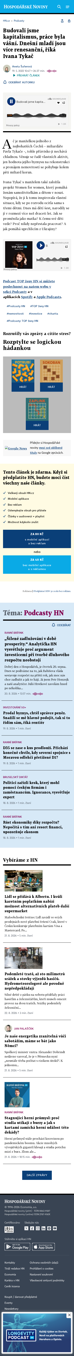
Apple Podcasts (48, 297)
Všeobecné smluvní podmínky (47, 1280)
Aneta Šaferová (22, 66)
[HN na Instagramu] (38, 1228)
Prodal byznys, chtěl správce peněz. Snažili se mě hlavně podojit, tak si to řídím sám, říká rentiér (36, 718)
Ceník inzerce (12, 1286)
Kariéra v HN (12, 1280)
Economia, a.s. (28, 1207)
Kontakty (10, 1262)
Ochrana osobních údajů (44, 1262)
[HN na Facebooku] (32, 1228)
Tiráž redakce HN (14, 1268)
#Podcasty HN (16, 306)
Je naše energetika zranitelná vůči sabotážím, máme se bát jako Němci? (35, 1041)
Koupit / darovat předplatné (21, 1297)
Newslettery (11, 1309)
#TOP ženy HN (39, 306)
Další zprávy (37, 1175)
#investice (35, 313)
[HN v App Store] (43, 1247)
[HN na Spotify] (49, 1228)
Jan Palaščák (24, 1028)
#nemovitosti (15, 313)
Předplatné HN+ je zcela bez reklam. (52, 591)
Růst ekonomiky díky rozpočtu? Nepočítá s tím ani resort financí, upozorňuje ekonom (32, 827)
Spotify (27, 297)
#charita (52, 313)
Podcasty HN (44, 613)
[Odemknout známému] (69, 21)
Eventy (9, 1303)
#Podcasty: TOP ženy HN (22, 320)
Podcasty (19, 292)
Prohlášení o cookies (41, 1268)
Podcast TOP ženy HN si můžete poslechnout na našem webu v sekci (29, 286)
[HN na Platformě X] (26, 1228)
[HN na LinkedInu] (43, 1228)
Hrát (23, 386)
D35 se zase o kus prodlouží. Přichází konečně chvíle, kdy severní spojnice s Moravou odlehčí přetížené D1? (36, 752)
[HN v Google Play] (17, 1247)
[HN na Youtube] (55, 1228)
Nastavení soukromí (41, 1274)
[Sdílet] (62, 21)
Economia (10, 1274)
